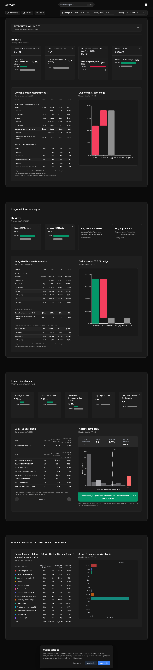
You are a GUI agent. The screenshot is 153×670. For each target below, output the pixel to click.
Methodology (14, 12)
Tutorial (41, 12)
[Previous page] (17, 499)
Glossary (28, 12)
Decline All (91, 663)
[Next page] (69, 499)
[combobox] (84, 13)
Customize (77, 663)
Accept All (104, 663)
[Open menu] (146, 4)
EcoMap (10, 4)
